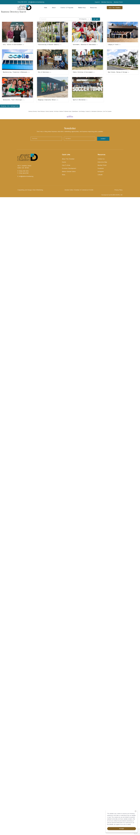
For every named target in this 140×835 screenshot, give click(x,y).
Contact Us (88, 111)
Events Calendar (49, 111)
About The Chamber (68, 159)
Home (45, 7)
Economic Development (69, 168)
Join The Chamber (115, 7)
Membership (82, 7)
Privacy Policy (118, 190)
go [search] (97, 19)
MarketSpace (75, 111)
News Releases (41, 111)
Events (64, 162)
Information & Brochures (96, 111)
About (54, 7)
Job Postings (82, 111)
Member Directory (106, 2)
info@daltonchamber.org (36, 2)
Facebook (101, 168)
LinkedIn (100, 174)
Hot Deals (56, 111)
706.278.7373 (22, 2)
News (63, 174)
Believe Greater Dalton (69, 171)
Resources (93, 7)
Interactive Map (102, 162)
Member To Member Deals (65, 111)
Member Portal (118, 2)
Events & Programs (67, 7)
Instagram (101, 171)
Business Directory (33, 111)
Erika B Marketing (38, 190)
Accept (121, 829)
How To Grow (66, 165)
